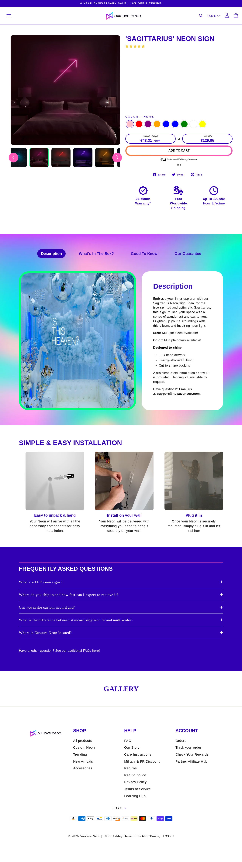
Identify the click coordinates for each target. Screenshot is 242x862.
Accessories (82, 768)
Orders (180, 741)
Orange (157, 124)
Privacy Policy (135, 782)
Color (139, 116)
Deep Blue (166, 124)
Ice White (193, 124)
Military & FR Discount (142, 761)
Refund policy (135, 775)
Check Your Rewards (192, 754)
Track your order (188, 747)
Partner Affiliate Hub (191, 761)
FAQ (127, 741)
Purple (148, 124)
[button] (135, 46)
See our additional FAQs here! (77, 650)
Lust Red (139, 124)
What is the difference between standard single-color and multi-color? (76, 620)
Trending (80, 754)
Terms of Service (137, 789)
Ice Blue (175, 124)
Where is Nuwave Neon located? (45, 633)
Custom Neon (84, 747)
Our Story (132, 747)
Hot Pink (130, 124)
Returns (130, 768)
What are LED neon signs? (40, 582)
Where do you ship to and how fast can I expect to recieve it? (69, 595)
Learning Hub (135, 796)
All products (82, 741)
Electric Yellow (202, 124)
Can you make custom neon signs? (47, 607)
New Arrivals (83, 761)
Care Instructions (137, 754)
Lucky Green (184, 124)
